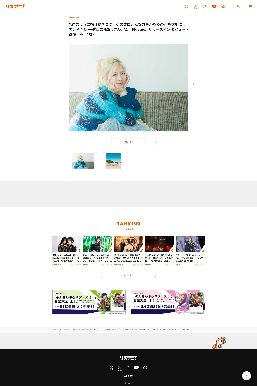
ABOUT (128, 376)
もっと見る (128, 275)
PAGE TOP (246, 375)
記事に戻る (128, 142)
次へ (193, 84)
